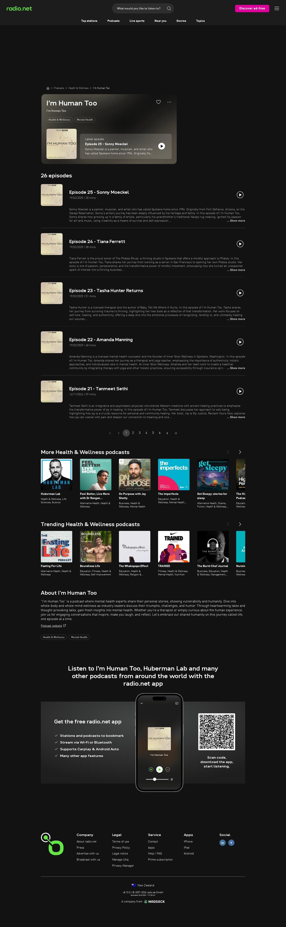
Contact (153, 841)
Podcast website (51, 625)
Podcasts (113, 21)
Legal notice (120, 853)
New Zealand (145, 885)
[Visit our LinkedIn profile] (222, 842)
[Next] (240, 450)
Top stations (89, 21)
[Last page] (175, 433)
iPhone (188, 841)
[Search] (168, 8)
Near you (160, 21)
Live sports (137, 21)
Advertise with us (88, 853)
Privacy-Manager (123, 865)
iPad (186, 847)
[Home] (48, 88)
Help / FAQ (155, 853)
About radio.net (87, 841)
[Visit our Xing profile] (231, 842)
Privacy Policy (121, 847)
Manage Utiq (120, 859)
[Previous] (228, 450)
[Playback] (161, 146)
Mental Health (85, 120)
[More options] (169, 102)
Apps (151, 847)
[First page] (110, 433)
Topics (200, 21)
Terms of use (120, 841)
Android (189, 853)
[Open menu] (276, 8)
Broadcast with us (88, 859)
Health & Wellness (59, 120)
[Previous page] (118, 433)
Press (80, 847)
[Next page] (167, 433)
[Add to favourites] (158, 102)
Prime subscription (160, 859)
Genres (181, 21)
